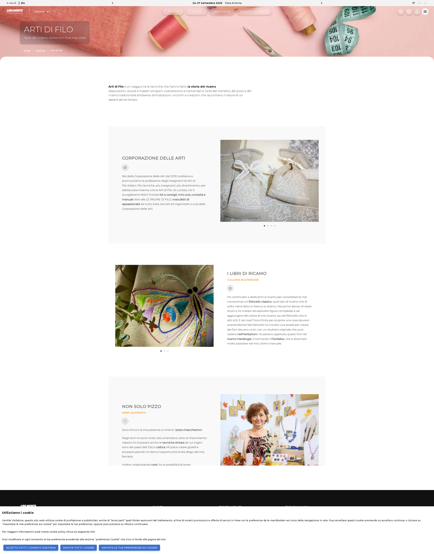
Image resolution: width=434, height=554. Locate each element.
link (92, 531)
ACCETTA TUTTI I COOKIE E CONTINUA (31, 547)
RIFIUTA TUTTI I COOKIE (78, 547)
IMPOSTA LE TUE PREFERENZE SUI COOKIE (129, 547)
